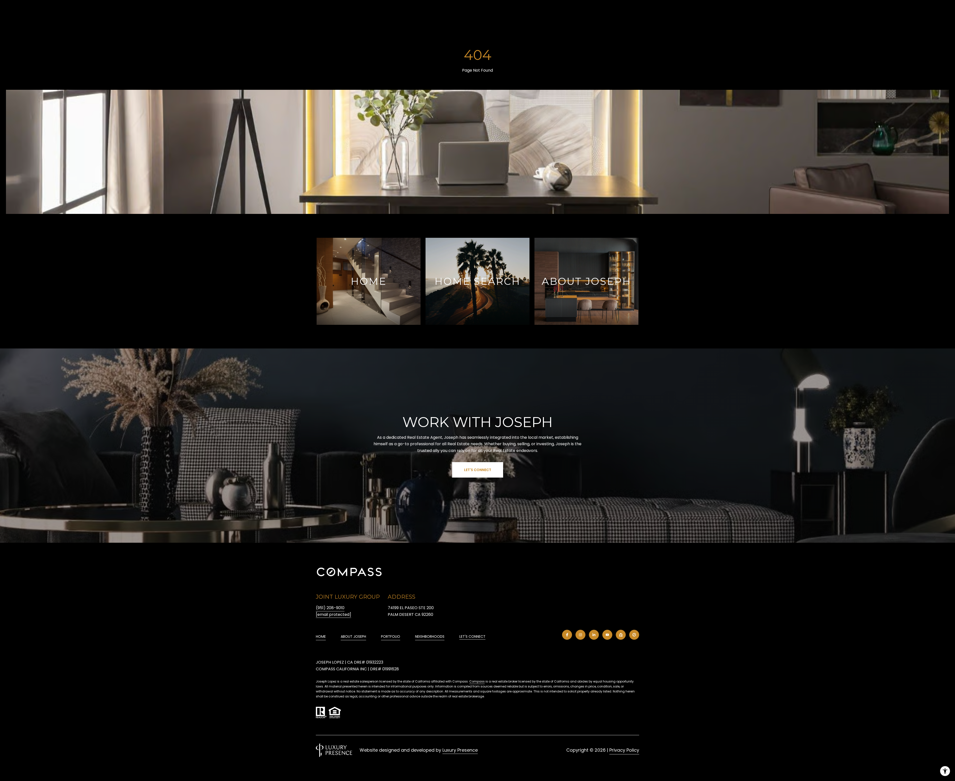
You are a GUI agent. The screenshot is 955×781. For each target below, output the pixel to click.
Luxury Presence (460, 750)
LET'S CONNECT (472, 637)
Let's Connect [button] (477, 469)
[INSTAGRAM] (580, 635)
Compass (477, 681)
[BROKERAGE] (634, 635)
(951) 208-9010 (330, 608)
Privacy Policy (624, 750)
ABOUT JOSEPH (353, 636)
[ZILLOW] (621, 635)
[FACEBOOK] (567, 635)
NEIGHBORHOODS (429, 636)
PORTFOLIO (390, 636)
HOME (321, 636)
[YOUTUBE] (607, 635)
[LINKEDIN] (594, 635)
